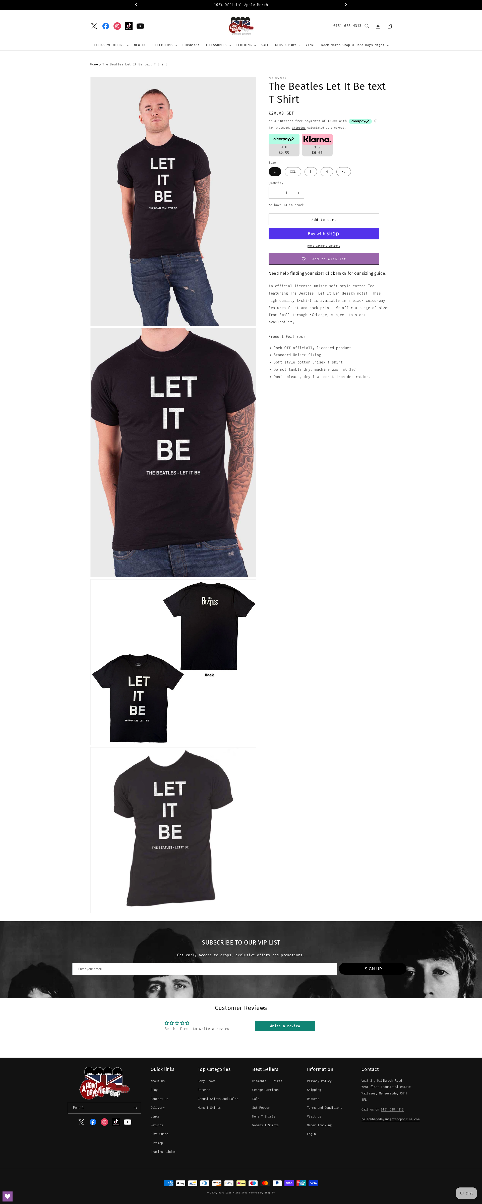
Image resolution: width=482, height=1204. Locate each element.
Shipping (299, 127)
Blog (154, 1090)
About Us (158, 1081)
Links (155, 1116)
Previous (136, 4)
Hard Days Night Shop (233, 1192)
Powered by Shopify (262, 1192)
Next (345, 4)
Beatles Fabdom (163, 1152)
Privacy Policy (319, 1081)
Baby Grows (206, 1081)
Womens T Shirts (265, 1125)
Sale (255, 1099)
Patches (204, 1090)
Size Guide (159, 1134)
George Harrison (265, 1090)
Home (94, 64)
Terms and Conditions (324, 1107)
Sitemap (157, 1143)
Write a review (285, 1026)
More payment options (324, 245)
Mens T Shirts (209, 1107)
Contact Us (159, 1099)
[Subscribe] (135, 1108)
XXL (293, 172)
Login (311, 1134)
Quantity (276, 183)
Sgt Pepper (261, 1107)
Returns (157, 1125)
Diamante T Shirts (267, 1081)
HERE (341, 273)
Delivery (158, 1107)
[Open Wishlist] (8, 1196)
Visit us (314, 1116)
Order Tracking (319, 1125)
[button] (111, 45)
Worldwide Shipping (251, 5)
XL (344, 172)
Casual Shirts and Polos (218, 1099)
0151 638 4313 (347, 26)
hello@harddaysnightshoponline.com (390, 1119)
